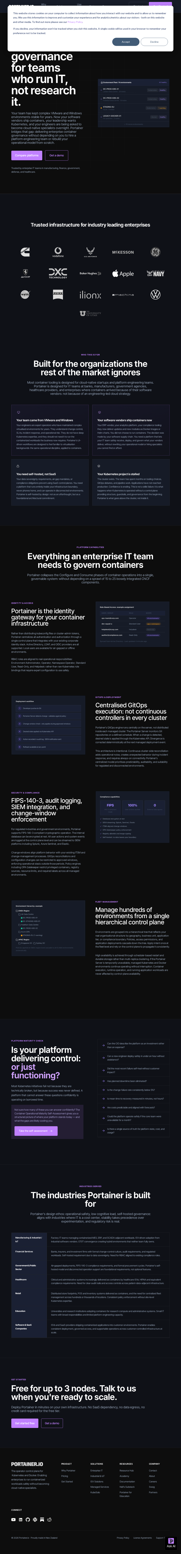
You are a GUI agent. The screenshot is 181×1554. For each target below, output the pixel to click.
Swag (152, 1486)
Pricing (64, 1476)
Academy (124, 1476)
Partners (153, 1492)
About (152, 1476)
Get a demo (56, 155)
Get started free (25, 1423)
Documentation (127, 1481)
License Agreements (142, 1537)
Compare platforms (27, 155)
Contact (153, 1470)
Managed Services (99, 1486)
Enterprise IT (96, 1470)
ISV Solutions (96, 1481)
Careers (153, 1481)
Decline (154, 41)
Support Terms (163, 1537)
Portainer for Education (126, 1494)
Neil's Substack (127, 1486)
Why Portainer (68, 1470)
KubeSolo (95, 1492)
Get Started (67, 1481)
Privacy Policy (75, 21)
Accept (126, 41)
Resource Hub (127, 1470)
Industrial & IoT (97, 1476)
